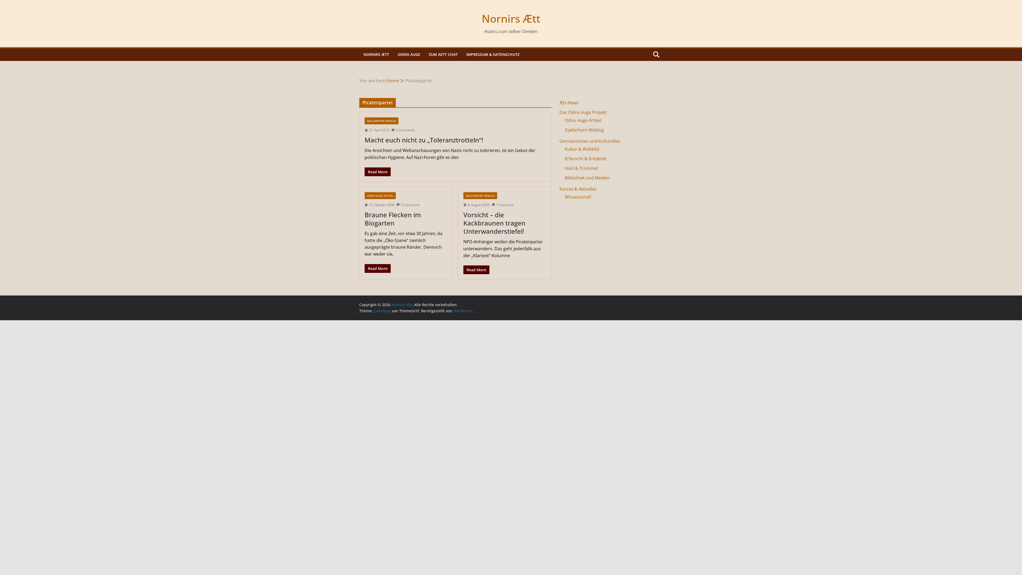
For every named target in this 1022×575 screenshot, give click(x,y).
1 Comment (504, 205)
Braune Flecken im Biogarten (393, 218)
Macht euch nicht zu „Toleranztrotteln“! (424, 139)
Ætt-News (569, 103)
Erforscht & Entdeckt (585, 159)
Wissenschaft (578, 197)
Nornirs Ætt (511, 18)
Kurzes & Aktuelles (578, 189)
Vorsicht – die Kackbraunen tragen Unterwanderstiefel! (494, 223)
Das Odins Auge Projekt (583, 112)
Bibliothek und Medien (587, 178)
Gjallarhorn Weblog (381, 121)
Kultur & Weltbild (582, 149)
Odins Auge (409, 54)
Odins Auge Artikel (380, 196)
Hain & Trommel (581, 168)
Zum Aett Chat (443, 54)
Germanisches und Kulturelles (589, 141)
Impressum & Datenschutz (493, 54)
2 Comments (405, 130)
